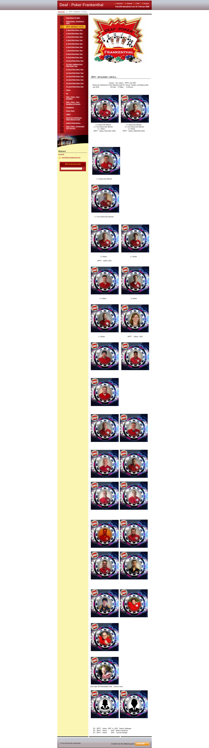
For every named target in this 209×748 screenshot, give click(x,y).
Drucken (146, 3)
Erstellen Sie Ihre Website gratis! (122, 744)
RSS (138, 3)
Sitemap (129, 3)
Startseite (120, 3)
